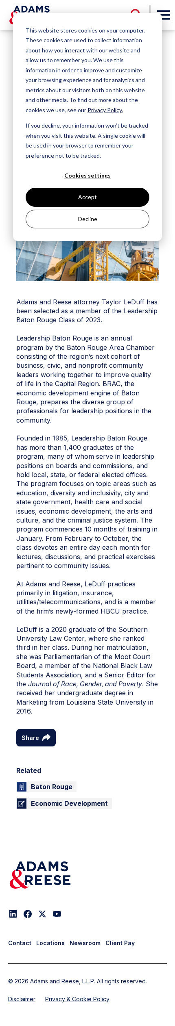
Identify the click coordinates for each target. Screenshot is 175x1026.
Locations (50, 942)
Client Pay (120, 942)
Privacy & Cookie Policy (77, 999)
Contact (19, 942)
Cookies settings (87, 175)
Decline (87, 218)
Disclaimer (21, 999)
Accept (87, 196)
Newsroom (85, 942)
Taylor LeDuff (123, 302)
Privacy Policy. (105, 109)
